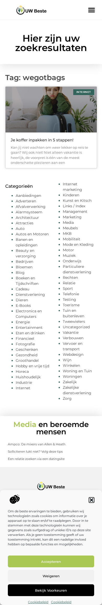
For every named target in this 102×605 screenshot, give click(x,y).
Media (68, 222)
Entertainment (29, 327)
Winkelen (71, 365)
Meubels (70, 228)
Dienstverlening (30, 294)
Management (75, 211)
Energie (23, 322)
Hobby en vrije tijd (32, 366)
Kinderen (71, 195)
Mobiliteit (71, 239)
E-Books (23, 305)
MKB (67, 233)
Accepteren (51, 561)
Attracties (24, 223)
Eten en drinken (30, 333)
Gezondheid (26, 355)
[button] (91, 500)
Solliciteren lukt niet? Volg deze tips (35, 451)
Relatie (69, 283)
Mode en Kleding (78, 244)
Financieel (25, 338)
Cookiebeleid (38, 602)
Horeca (22, 371)
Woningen (72, 376)
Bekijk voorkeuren (51, 590)
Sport (68, 288)
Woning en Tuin (77, 371)
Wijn (67, 360)
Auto (20, 228)
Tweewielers (74, 321)
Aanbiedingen (28, 195)
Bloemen (24, 267)
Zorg (67, 398)
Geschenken (27, 349)
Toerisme (71, 305)
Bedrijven (24, 261)
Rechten (70, 277)
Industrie (24, 382)
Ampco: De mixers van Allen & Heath (36, 444)
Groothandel (27, 360)
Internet (23, 388)
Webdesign (73, 354)
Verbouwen (73, 338)
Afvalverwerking (31, 206)
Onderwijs (72, 261)
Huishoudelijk (28, 377)
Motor (68, 250)
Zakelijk (70, 382)
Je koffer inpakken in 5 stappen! (42, 139)
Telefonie (71, 294)
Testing (69, 299)
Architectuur (27, 217)
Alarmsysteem (29, 212)
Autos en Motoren (32, 234)
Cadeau (22, 289)
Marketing (72, 217)
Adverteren (26, 201)
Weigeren (51, 576)
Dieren (22, 300)
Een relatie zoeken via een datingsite (36, 459)
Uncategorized (76, 327)
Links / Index (74, 206)
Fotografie (25, 344)
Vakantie (70, 332)
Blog (20, 272)
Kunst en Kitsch (77, 200)
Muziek (69, 255)
